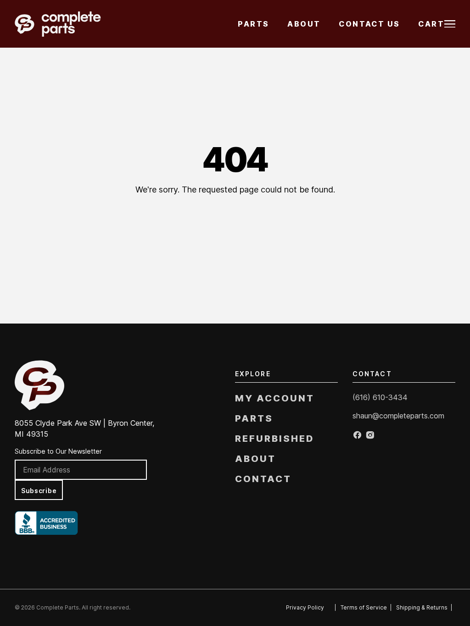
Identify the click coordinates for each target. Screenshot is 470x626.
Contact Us (369, 23)
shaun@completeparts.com (398, 415)
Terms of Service (364, 607)
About (303, 23)
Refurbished (274, 438)
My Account (274, 398)
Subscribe (38, 490)
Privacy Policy (305, 607)
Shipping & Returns (422, 607)
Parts (253, 23)
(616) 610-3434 (380, 397)
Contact (263, 478)
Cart (431, 23)
